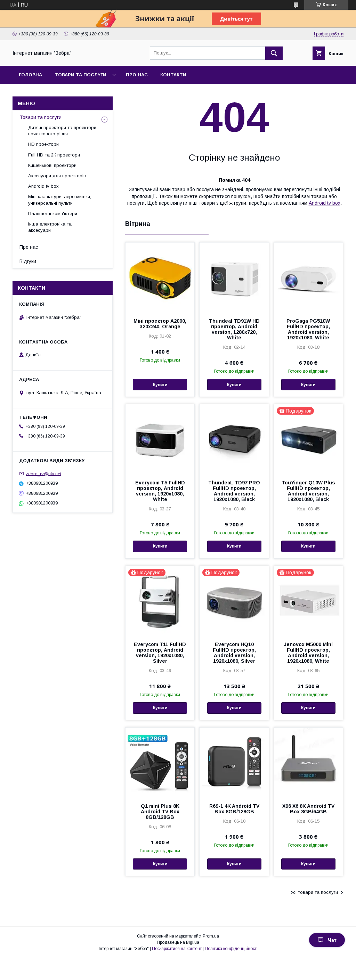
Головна (30, 74)
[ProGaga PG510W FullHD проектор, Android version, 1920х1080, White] (308, 277)
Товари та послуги (80, 74)
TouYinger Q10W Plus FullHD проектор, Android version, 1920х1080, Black (308, 491)
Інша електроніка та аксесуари (50, 227)
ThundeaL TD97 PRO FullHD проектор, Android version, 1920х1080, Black (234, 491)
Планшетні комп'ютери (52, 213)
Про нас (137, 74)
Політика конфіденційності (231, 948)
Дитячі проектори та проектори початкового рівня (62, 130)
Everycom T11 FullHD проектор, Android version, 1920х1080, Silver (160, 653)
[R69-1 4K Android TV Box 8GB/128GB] (234, 762)
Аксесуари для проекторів (57, 175)
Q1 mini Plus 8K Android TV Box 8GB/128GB (160, 811)
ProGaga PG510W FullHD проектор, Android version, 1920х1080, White (308, 329)
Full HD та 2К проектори (54, 155)
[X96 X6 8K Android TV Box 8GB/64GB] (308, 762)
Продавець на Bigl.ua (178, 942)
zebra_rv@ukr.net (43, 473)
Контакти (173, 74)
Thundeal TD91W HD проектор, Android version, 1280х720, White (234, 329)
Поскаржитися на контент (177, 948)
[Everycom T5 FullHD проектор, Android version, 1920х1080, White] (160, 439)
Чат (332, 940)
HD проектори (43, 144)
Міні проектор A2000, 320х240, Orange (160, 323)
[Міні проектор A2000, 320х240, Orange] (160, 277)
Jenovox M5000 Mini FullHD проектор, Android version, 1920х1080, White (308, 653)
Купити (160, 384)
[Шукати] (274, 53)
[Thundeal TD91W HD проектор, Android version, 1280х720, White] (234, 277)
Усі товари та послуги (314, 892)
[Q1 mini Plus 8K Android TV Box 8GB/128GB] (160, 762)
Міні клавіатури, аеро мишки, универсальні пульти (59, 199)
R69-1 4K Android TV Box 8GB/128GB (234, 808)
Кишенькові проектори (52, 165)
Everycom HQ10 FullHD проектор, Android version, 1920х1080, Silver (234, 653)
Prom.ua (211, 936)
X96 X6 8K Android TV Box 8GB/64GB (308, 808)
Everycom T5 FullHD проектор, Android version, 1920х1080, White (160, 491)
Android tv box (324, 203)
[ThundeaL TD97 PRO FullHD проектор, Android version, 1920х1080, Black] (234, 439)
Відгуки (27, 261)
